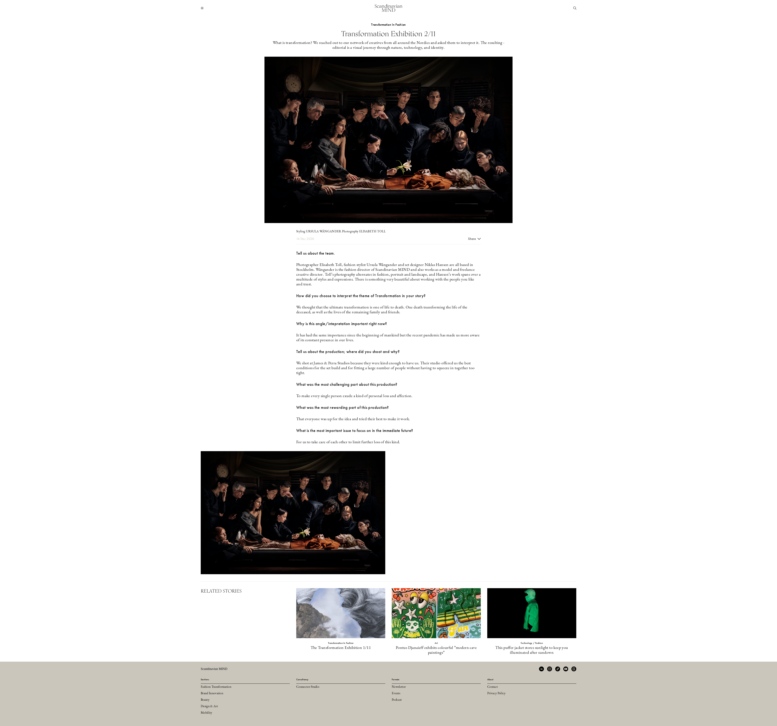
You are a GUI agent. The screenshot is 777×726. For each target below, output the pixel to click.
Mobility (206, 712)
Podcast (397, 700)
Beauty (205, 700)
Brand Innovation (212, 693)
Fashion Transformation (216, 687)
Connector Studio (307, 687)
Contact (492, 687)
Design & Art (209, 706)
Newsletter (399, 687)
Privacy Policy (496, 693)
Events (396, 693)
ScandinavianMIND (388, 8)
